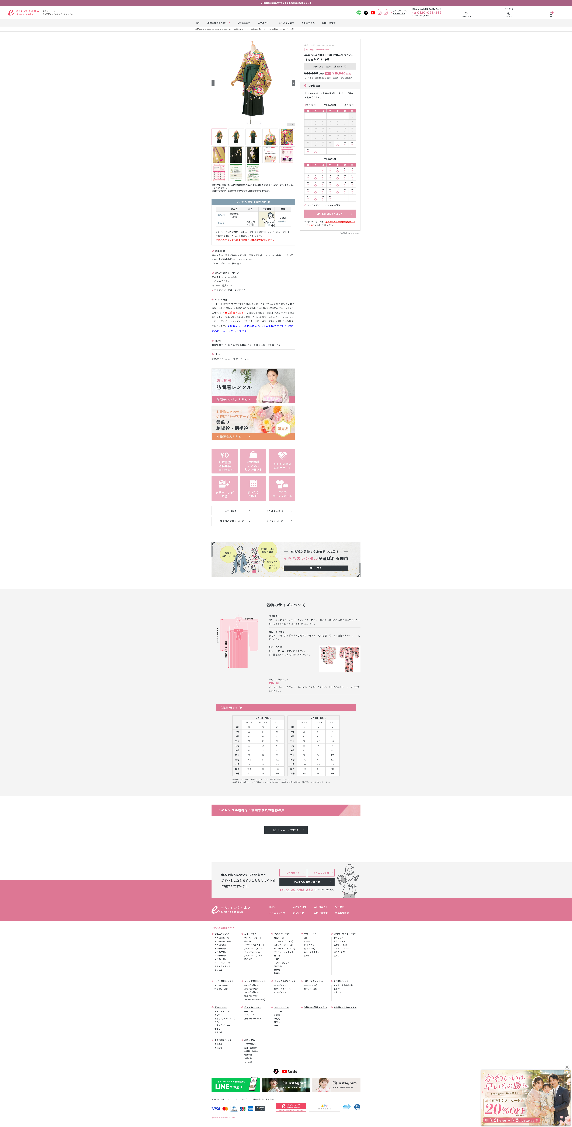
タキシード (249, 1015)
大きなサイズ (339, 941)
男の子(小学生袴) (251, 988)
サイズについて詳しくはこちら (230, 290)
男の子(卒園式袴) (251, 985)
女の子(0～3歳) (310, 988)
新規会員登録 (342, 912)
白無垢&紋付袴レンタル (345, 1007)
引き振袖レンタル (222, 1040)
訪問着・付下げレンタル (345, 933)
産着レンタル (310, 933)
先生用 (277, 955)
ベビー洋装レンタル (313, 981)
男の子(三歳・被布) (222, 941)
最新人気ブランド (222, 966)
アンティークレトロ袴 (283, 952)
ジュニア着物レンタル (255, 981)
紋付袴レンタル (341, 981)
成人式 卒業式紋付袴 (343, 985)
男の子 (307, 938)
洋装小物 (248, 1058)
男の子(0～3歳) (310, 985)
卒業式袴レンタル (282, 933)
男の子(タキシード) (282, 988)
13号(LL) (277, 1025)
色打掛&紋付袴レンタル (315, 1007)
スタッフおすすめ (222, 962)
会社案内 (339, 906)
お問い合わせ (321, 912)
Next (293, 83)
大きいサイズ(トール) (253, 948)
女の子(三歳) (220, 952)
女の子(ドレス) (280, 992)
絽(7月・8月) (339, 952)
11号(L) (277, 1022)
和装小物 (248, 1054)
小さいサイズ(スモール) (254, 945)
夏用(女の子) (309, 948)
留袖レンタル (220, 1007)
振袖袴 (277, 969)
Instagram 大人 (379, 12)
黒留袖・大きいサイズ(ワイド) (225, 1020)
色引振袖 (218, 1044)
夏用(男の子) (309, 945)
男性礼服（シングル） (254, 1018)
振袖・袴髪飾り (251, 1047)
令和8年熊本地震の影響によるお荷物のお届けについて (286, 2)
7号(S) (277, 1015)
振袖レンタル (250, 933)
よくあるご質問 (277, 912)
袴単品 (277, 973)
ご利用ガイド (321, 906)
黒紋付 (336, 988)
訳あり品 (218, 969)
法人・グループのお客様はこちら (400, 12)
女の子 (307, 941)
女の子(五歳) (220, 955)
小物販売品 (249, 1040)
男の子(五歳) (220, 945)
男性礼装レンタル (252, 1007)
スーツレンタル (281, 1007)
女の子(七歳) (220, 959)
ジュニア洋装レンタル (284, 981)
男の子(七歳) (220, 948)
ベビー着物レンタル (224, 981)
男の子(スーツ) (280, 985)
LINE (358, 12)
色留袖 (217, 1028)
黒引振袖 (218, 1047)
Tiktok (365, 12)
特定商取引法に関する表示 (264, 1099)
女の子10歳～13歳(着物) (254, 999)
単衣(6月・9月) (340, 945)
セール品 (248, 1061)
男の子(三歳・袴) (222, 938)
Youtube (372, 12)
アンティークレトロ (253, 938)
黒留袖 (217, 1015)
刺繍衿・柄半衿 (251, 1051)
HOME (272, 906)
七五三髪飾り (250, 1044)
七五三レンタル (221, 933)
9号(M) (277, 1018)
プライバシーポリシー (220, 1099)
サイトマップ (241, 1099)
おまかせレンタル (222, 1025)
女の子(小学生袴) (251, 995)
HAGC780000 (354, 233)
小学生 (277, 959)
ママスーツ (279, 1011)
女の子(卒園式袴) (251, 992)
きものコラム (299, 912)
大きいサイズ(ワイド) (253, 955)
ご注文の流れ (299, 906)
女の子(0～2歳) (221, 988)
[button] (567, 1067)
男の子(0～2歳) (221, 985)
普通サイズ (249, 941)
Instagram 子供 (385, 12)
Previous (213, 83)
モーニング (249, 1011)
